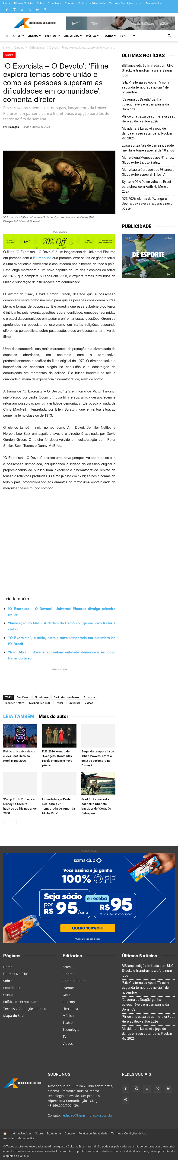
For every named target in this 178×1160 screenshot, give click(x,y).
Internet (69, 1001)
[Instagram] (14, 10)
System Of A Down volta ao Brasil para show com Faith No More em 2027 (147, 186)
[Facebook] (6, 10)
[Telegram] (66, 137)
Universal (74, 703)
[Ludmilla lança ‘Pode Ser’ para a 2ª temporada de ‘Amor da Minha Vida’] (59, 783)
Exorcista (89, 697)
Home (6, 3)
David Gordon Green (66, 697)
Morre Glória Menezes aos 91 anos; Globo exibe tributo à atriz (148, 160)
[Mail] (22, 10)
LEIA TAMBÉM (18, 716)
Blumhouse (41, 697)
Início (6, 47)
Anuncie (8, 1138)
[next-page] (13, 822)
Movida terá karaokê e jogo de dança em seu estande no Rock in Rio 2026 (147, 133)
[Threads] (44, 10)
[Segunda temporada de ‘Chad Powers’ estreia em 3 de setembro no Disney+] (98, 736)
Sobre (40, 3)
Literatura (71, 35)
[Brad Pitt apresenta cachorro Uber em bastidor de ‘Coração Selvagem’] (98, 783)
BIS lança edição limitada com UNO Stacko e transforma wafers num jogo (148, 70)
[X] (29, 10)
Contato (70, 3)
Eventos (50, 35)
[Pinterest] (98, 137)
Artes (16, 35)
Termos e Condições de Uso (125, 3)
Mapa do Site (154, 3)
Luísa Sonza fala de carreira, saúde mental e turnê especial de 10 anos (148, 148)
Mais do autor (53, 716)
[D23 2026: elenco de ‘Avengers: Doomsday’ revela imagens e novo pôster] (59, 736)
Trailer (59, 703)
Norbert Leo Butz (39, 703)
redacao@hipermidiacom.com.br (87, 1115)
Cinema (33, 35)
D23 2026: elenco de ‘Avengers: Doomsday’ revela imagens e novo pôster (147, 203)
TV (121, 35)
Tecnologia (71, 1029)
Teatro (108, 35)
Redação (13, 127)
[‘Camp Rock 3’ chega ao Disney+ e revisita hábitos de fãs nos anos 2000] (20, 783)
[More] (109, 137)
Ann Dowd (23, 697)
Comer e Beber (74, 981)
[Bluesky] (37, 10)
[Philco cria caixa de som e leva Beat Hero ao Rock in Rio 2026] (20, 736)
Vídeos (89, 703)
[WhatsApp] (55, 137)
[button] (169, 36)
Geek (66, 994)
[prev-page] (6, 822)
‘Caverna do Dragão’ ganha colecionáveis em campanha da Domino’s (145, 104)
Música (91, 35)
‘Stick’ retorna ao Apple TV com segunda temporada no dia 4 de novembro (145, 87)
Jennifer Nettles (14, 703)
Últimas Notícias (23, 3)
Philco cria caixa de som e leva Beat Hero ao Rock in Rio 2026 (20, 756)
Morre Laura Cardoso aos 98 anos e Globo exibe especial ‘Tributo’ (148, 172)
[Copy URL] (45, 137)
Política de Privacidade (91, 3)
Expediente (54, 3)
